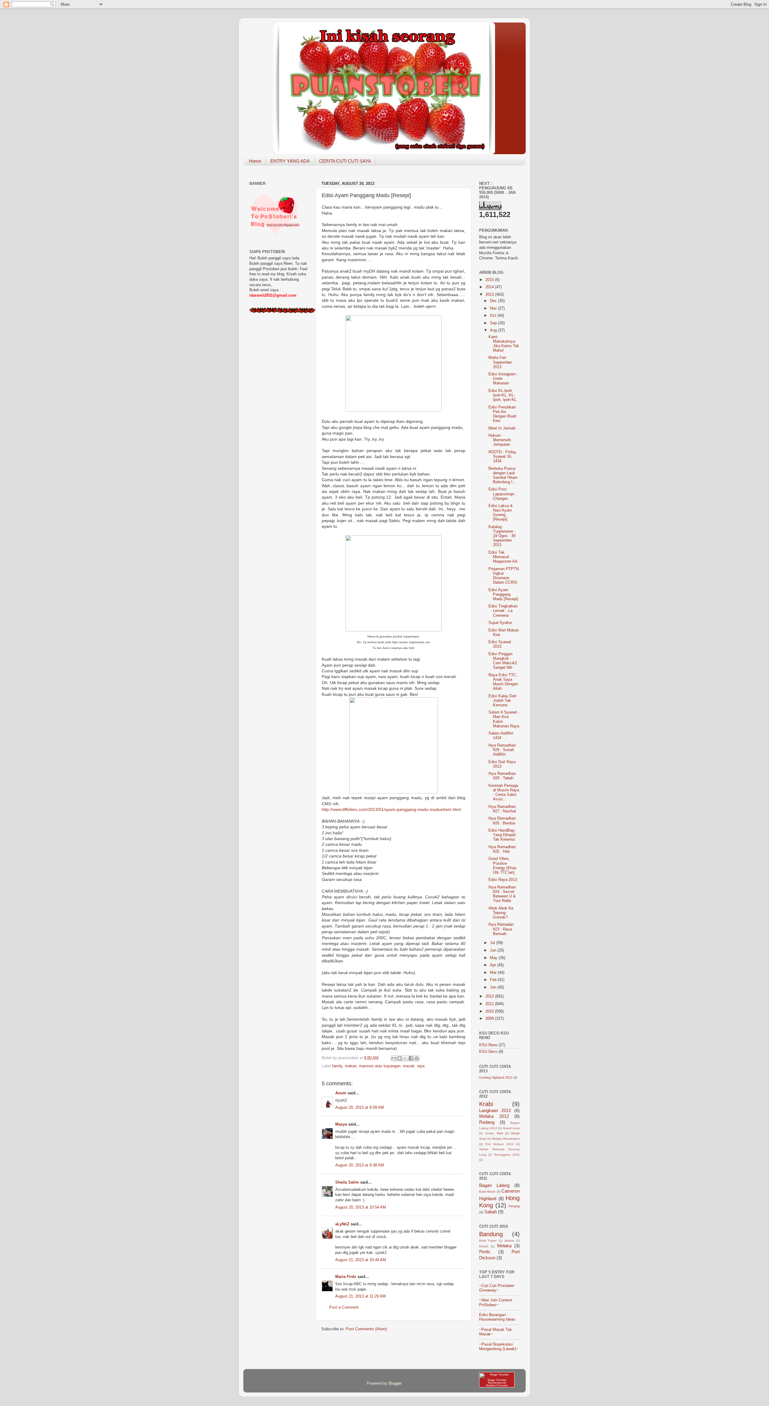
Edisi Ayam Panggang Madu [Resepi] (503, 594)
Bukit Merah (487, 1191)
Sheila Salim (347, 1182)
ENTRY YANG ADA (290, 161)
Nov (494, 308)
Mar (494, 972)
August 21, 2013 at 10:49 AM (360, 1260)
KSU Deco (488, 1052)
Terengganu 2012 (507, 1154)
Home (255, 161)
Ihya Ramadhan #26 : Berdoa (502, 820)
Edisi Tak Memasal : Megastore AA (503, 557)
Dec (494, 301)
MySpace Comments (497, 1385)
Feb (494, 980)
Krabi (486, 1104)
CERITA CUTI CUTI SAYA (345, 161)
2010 (490, 1011)
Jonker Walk (494, 1133)
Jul (493, 943)
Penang (514, 1206)
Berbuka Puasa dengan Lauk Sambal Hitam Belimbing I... (503, 475)
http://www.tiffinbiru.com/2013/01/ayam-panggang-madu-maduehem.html (391, 809)
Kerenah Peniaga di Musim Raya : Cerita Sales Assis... (503, 792)
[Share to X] (405, 1058)
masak (409, 1066)
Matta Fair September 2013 (500, 362)
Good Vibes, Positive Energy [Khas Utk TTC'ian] (502, 865)
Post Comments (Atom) (366, 1329)
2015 (490, 280)
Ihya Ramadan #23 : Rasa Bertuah (501, 929)
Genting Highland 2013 (495, 1077)
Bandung (491, 1234)
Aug (494, 330)
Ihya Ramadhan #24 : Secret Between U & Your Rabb (502, 894)
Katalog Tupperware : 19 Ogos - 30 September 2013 (501, 536)
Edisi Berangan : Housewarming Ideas (497, 1317)
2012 (490, 996)
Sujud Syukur (500, 623)
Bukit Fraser (488, 1240)
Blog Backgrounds (497, 1382)
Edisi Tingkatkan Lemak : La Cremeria (503, 610)
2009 (490, 1018)
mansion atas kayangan (379, 1066)
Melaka (504, 1245)
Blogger (394, 1383)
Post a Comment (344, 1307)
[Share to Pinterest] (417, 1058)
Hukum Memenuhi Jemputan (499, 440)
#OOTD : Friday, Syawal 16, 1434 (502, 456)
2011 (490, 1004)
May (494, 958)
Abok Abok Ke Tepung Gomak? (500, 912)
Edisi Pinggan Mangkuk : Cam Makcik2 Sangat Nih (502, 661)
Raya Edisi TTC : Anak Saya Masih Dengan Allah (503, 682)
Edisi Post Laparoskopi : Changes (502, 493)
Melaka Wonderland (506, 1138)
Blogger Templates (497, 1380)
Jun (493, 950)
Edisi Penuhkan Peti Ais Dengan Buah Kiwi (502, 414)
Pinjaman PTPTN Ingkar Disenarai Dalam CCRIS (503, 576)
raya (420, 1066)
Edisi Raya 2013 (502, 880)
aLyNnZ (342, 1224)
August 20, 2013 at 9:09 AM (359, 1107)
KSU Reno (488, 1045)
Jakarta (509, 1240)
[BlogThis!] (400, 1058)
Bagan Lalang (494, 1185)
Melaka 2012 (494, 1116)
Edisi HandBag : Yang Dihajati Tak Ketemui (502, 835)
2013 (490, 294)
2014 (490, 287)
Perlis (484, 1251)
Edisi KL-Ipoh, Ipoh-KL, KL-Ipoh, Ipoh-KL (502, 395)
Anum (340, 1093)
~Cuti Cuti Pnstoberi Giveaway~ (496, 1288)
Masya (341, 1124)
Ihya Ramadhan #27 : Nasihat (502, 809)
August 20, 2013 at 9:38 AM (359, 1165)
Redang (486, 1122)
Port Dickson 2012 (499, 1144)
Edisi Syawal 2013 (499, 644)
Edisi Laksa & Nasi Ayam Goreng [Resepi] (500, 512)
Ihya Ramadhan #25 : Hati (502, 849)
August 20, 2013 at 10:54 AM (360, 1207)
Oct (493, 315)
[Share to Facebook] (411, 1058)
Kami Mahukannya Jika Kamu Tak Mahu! (503, 344)
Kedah (483, 1246)
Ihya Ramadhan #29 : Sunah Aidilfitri (502, 749)
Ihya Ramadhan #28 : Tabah (502, 776)
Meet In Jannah (501, 428)
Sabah (490, 1211)
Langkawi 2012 (495, 1110)
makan (351, 1066)
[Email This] (394, 1058)
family (337, 1066)
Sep (494, 323)
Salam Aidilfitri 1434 (500, 735)
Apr (493, 965)
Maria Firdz (345, 1277)
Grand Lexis (511, 1128)
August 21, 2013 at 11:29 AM (360, 1296)
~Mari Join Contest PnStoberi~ (495, 1302)
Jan (493, 987)
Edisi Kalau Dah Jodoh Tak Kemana (502, 700)
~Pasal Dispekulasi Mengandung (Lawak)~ (498, 1346)
